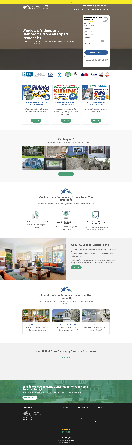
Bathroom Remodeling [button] (94, 9)
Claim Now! (36, 120)
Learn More (76, 267)
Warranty (47, 414)
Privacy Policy (61, 440)
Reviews (97, 418)
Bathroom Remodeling (67, 416)
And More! (80, 421)
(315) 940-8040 (27, 419)
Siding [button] (83, 9)
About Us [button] (105, 9)
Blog (96, 414)
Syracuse (80, 412)
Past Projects (98, 421)
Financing (47, 416)
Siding (63, 414)
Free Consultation (102, 6)
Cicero (79, 416)
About (96, 412)
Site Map (72, 440)
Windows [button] (76, 9)
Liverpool (80, 414)
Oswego (80, 418)
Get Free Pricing (96, 52)
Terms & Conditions (100, 62)
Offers (96, 416)
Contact (47, 412)
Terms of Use (67, 440)
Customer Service (49, 418)
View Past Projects (66, 174)
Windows (64, 412)
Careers (97, 420)
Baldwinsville (81, 420)
